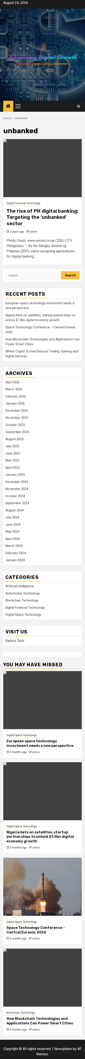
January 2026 (15, 403)
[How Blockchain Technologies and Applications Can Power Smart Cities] (42, 978)
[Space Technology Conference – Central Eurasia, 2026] (42, 887)
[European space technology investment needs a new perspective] (42, 700)
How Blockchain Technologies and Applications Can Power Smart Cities (40, 1021)
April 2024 (12, 539)
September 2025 (17, 432)
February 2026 (15, 396)
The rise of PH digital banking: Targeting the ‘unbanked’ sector (42, 217)
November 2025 (16, 418)
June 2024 (12, 525)
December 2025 (16, 411)
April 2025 (12, 468)
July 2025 (12, 446)
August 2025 (14, 439)
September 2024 (17, 503)
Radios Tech (14, 641)
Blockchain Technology (21, 600)
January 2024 (15, 560)
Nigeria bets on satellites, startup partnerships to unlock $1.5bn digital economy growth (40, 836)
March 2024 (13, 546)
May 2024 (12, 532)
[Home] (8, 106)
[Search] (78, 106)
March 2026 (13, 389)
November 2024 (16, 489)
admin (33, 231)
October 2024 (15, 496)
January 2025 (15, 475)
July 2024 (12, 517)
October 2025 (15, 425)
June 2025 (12, 453)
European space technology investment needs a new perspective (40, 743)
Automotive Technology (22, 593)
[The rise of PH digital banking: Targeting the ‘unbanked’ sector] (42, 168)
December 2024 (16, 482)
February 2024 (15, 553)
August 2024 (14, 510)
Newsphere (63, 1049)
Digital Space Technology (23, 615)
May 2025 (12, 460)
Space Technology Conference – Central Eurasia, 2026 (36, 930)
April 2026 (12, 382)
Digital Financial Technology (23, 203)
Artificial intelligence (19, 586)
